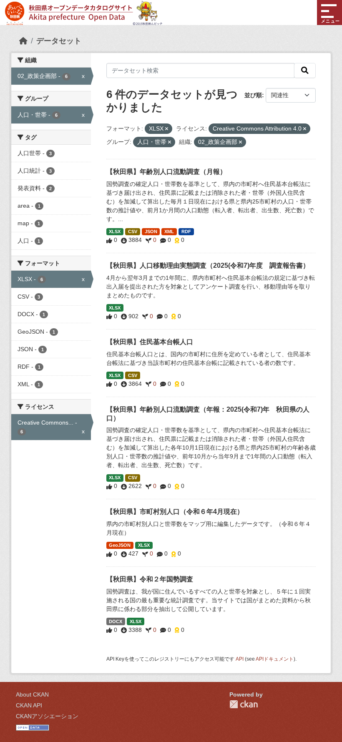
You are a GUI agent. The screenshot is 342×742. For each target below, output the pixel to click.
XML (169, 231)
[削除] (166, 128)
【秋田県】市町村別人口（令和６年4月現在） (175, 511)
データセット (58, 41)
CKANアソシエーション (47, 716)
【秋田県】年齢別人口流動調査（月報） (166, 171)
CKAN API (29, 705)
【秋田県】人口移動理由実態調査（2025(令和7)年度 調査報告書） (207, 265)
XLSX (115, 231)
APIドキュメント (275, 659)
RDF (186, 231)
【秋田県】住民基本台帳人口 (149, 341)
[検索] (305, 70)
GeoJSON (120, 545)
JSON (151, 231)
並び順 (253, 95)
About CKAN (32, 694)
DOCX (115, 621)
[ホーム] (23, 41)
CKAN (243, 704)
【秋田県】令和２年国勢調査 (149, 579)
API (240, 659)
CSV (132, 231)
